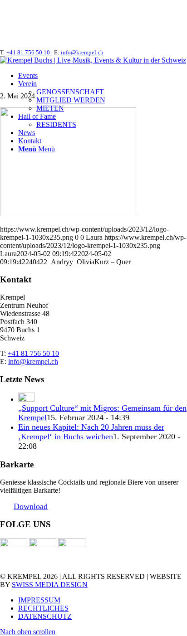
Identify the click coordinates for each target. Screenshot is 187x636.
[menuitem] (102, 76)
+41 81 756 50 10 (28, 52)
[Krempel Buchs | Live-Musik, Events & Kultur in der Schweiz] (93, 60)
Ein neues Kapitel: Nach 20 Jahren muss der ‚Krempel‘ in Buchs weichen (91, 431)
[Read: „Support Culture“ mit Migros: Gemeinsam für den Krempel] (26, 399)
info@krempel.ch (82, 52)
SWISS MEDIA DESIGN (50, 584)
